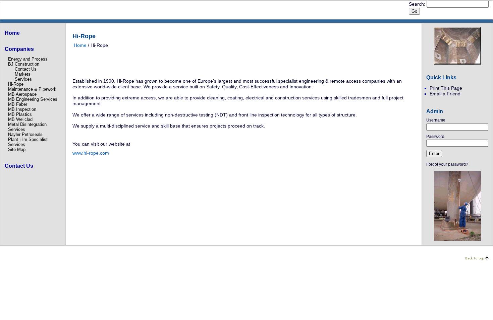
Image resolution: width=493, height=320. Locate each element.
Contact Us (26, 69)
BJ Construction (23, 64)
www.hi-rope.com (90, 153)
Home (80, 45)
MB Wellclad (20, 119)
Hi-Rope (15, 84)
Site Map (16, 149)
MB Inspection (22, 109)
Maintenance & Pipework (32, 89)
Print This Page (446, 88)
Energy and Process (28, 59)
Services (23, 79)
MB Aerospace (22, 94)
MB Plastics (20, 114)
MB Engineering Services (32, 99)
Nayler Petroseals (25, 134)
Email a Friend (445, 93)
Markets (23, 74)
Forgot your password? (447, 164)
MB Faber (17, 104)
